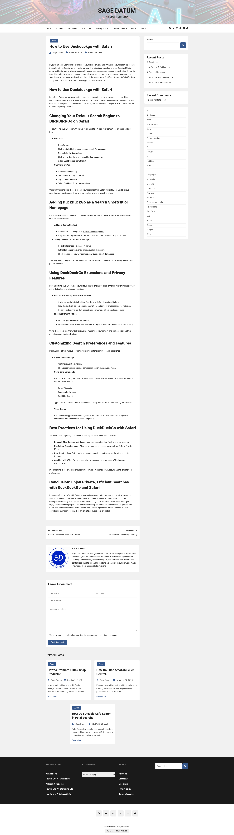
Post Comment (57, 642)
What (149, 234)
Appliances (151, 115)
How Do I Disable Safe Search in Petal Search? (91, 716)
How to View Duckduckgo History (123, 535)
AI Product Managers (156, 72)
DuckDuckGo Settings (71, 364)
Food (149, 156)
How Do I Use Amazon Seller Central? (115, 672)
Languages (151, 175)
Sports (149, 225)
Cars (142, 28)
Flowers (150, 152)
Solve (149, 220)
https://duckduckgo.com (93, 231)
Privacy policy (102, 28)
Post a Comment (95, 52)
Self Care (151, 211)
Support (150, 230)
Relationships (152, 207)
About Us (59, 28)
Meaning (150, 184)
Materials (151, 179)
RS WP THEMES (121, 831)
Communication (154, 138)
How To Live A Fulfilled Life (158, 67)
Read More (52, 696)
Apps (54, 41)
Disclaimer (86, 28)
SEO (148, 216)
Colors (149, 133)
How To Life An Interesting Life (160, 77)
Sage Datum (117, 10)
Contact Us (73, 28)
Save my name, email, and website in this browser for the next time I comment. (83, 635)
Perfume (150, 197)
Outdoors (151, 188)
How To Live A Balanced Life (159, 82)
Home (48, 28)
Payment (150, 193)
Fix (132, 28)
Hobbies (150, 161)
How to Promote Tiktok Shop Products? (67, 672)
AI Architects (152, 62)
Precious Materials (155, 202)
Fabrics (150, 143)
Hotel (149, 165)
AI (147, 110)
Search (150, 39)
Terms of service (119, 28)
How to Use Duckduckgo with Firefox (64, 535)
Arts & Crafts (152, 124)
